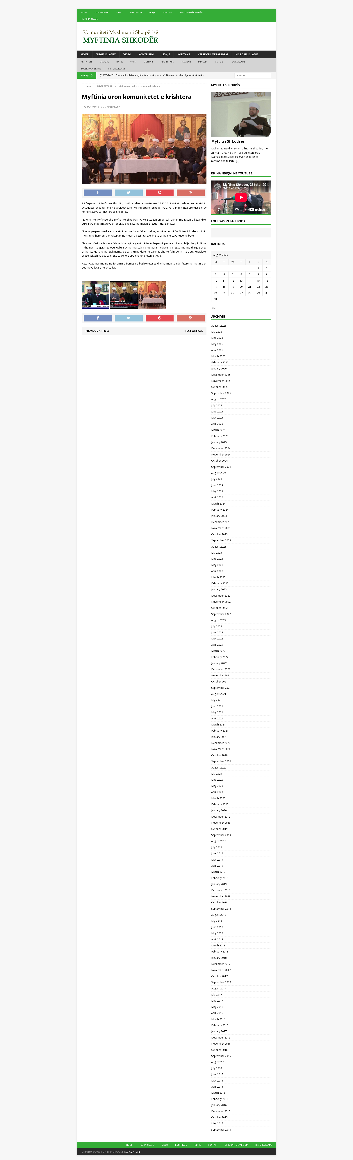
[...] (237, 161)
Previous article (97, 331)
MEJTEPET (220, 61)
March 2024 (218, 503)
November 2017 (221, 970)
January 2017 (219, 1031)
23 (266, 286)
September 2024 (221, 467)
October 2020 (219, 755)
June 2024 (217, 485)
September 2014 (221, 1129)
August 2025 (218, 399)
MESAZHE (104, 61)
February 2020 (219, 804)
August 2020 (218, 767)
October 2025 (219, 387)
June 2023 (217, 558)
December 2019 (220, 816)
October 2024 (219, 460)
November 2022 (221, 601)
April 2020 (217, 792)
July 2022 (216, 626)
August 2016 (218, 1062)
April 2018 (217, 939)
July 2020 (216, 773)
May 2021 (217, 712)
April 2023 (217, 571)
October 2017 (219, 976)
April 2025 (217, 424)
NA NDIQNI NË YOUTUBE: (234, 173)
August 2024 (218, 473)
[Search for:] (252, 75)
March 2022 (218, 651)
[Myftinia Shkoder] (176, 36)
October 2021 (219, 681)
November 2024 (221, 454)
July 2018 (216, 921)
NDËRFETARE (167, 61)
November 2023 (221, 528)
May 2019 (217, 859)
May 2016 (217, 1080)
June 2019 (217, 853)
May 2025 (217, 417)
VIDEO (119, 12)
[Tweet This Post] (129, 193)
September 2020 (221, 761)
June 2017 (217, 1000)
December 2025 (220, 374)
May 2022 (217, 638)
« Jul (213, 308)
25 (224, 293)
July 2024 (216, 479)
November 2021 (221, 675)
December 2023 (220, 522)
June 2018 (217, 927)
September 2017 (221, 982)
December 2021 (220, 669)
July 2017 (216, 994)
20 (241, 286)
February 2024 (219, 509)
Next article (193, 331)
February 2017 (219, 1025)
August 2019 (218, 841)
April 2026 (217, 350)
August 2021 (218, 694)
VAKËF (133, 61)
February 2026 (219, 362)
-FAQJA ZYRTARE (131, 1151)
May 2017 (217, 1007)
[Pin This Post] (160, 193)
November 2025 (221, 381)
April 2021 (217, 718)
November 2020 (221, 749)
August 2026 (218, 325)
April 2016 (217, 1086)
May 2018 (217, 933)
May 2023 (217, 565)
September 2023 (221, 540)
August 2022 (218, 620)
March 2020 (218, 798)
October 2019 (219, 829)
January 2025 (219, 442)
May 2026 (217, 344)
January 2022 (219, 663)
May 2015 (217, 1123)
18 (224, 286)
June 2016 (217, 1074)
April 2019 (217, 865)
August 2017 (218, 988)
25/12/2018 (93, 107)
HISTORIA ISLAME (89, 18)
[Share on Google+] (191, 193)
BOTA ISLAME (238, 61)
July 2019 (216, 847)
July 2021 (216, 700)
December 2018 (220, 890)
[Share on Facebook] (98, 193)
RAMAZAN (186, 61)
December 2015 (220, 1111)
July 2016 (216, 1068)
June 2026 (217, 337)
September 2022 (221, 614)
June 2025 (217, 411)
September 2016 (221, 1056)
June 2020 (217, 779)
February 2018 (219, 951)
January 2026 (219, 368)
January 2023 (219, 589)
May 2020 (217, 786)
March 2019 (218, 871)
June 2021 (217, 706)
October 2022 (219, 608)
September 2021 (221, 687)
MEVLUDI (202, 61)
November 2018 (221, 896)
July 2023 (216, 552)
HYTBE (119, 61)
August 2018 (218, 914)
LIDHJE (152, 12)
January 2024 (219, 516)
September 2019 (221, 835)
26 (232, 293)
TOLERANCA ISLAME (91, 68)
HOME (84, 12)
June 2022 (217, 632)
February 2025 (219, 436)
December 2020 (220, 743)
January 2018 (219, 957)
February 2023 (219, 583)
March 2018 (218, 945)
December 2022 (220, 595)
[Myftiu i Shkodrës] (241, 135)
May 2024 (217, 491)
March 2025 (218, 430)
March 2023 (218, 577)
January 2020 (219, 810)
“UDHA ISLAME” (101, 12)
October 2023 (219, 534)
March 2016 (218, 1092)
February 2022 (219, 657)
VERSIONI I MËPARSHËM (191, 12)
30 (266, 293)
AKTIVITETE (86, 61)
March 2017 (218, 1019)
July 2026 (216, 331)
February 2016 (219, 1099)
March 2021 (218, 724)
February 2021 (219, 730)
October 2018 (219, 902)
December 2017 (220, 964)
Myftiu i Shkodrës (228, 141)
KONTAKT (167, 12)
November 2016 (221, 1043)
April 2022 (217, 644)
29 (258, 293)
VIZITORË (148, 61)
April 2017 (217, 1013)
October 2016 (219, 1050)
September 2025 (221, 393)
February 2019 (219, 878)
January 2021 (219, 737)
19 (232, 286)
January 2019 (219, 884)
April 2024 (217, 497)
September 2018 (221, 908)
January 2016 (219, 1105)
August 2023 (218, 546)
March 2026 (218, 356)
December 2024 (220, 448)
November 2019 (221, 822)
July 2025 (216, 405)
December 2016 (220, 1037)
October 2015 (219, 1117)
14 (249, 280)
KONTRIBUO (136, 12)
